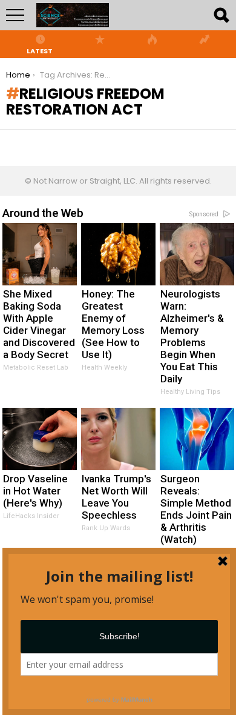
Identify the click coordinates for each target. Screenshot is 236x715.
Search (221, 15)
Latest (40, 50)
